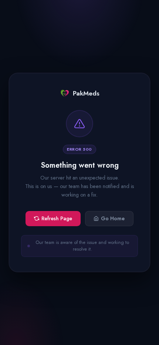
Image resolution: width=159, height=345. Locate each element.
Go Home (113, 218)
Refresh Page (56, 218)
